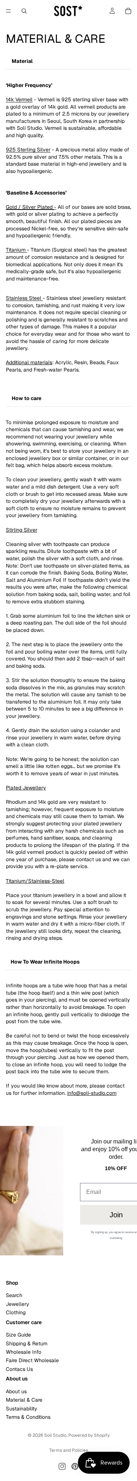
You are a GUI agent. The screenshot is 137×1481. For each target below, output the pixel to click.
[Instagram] (62, 1466)
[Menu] (8, 11)
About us (16, 1391)
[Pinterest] (75, 1466)
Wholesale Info (23, 1352)
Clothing (16, 1312)
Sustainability (21, 1408)
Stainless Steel (23, 298)
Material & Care (24, 1400)
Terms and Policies (68, 1450)
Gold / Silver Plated (30, 207)
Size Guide (18, 1334)
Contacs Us (19, 1369)
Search (14, 1295)
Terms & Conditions (28, 1417)
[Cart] (128, 11)
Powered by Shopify (89, 1435)
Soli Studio (55, 1435)
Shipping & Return (26, 1343)
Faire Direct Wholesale (32, 1360)
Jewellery (17, 1304)
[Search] (24, 11)
